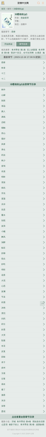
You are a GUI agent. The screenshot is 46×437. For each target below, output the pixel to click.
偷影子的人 (14, 424)
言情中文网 (23, 3)
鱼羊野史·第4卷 (24, 421)
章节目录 (23, 44)
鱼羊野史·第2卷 (27, 424)
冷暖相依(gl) (18, 9)
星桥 (13, 32)
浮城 (14, 421)
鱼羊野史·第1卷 (19, 50)
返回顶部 (42, 303)
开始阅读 (8, 44)
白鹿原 (38, 53)
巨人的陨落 (32, 50)
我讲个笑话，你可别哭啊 (22, 53)
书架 (2, 3)
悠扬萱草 (25, 18)
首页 (3, 9)
